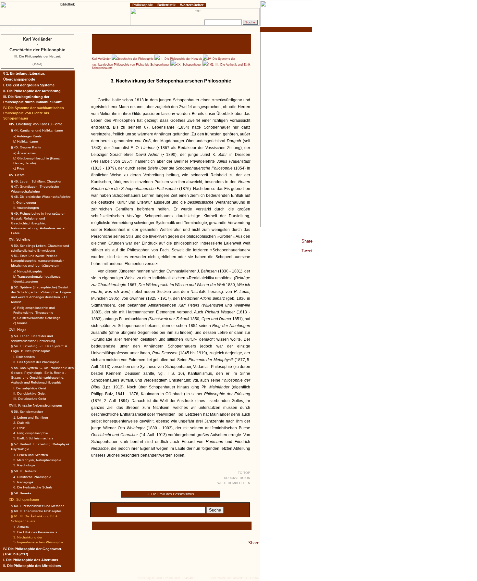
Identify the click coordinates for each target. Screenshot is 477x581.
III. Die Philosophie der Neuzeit (181, 58)
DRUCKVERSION (237, 478)
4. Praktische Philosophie (32, 477)
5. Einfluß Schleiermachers (33, 438)
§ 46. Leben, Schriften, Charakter (36, 181)
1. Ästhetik (21, 527)
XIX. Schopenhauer (189, 64)
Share (306, 241)
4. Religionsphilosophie (30, 433)
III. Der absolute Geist (29, 398)
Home (6, 29)
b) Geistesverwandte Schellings (36, 318)
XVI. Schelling (19, 239)
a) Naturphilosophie (28, 271)
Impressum (19, 29)
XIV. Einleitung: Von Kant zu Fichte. (36, 124)
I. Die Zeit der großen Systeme (29, 85)
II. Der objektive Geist (29, 393)
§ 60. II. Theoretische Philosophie (36, 511)
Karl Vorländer (101, 58)
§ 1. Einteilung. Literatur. (24, 73)
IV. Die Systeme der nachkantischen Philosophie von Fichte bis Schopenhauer (33, 113)
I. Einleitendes (24, 357)
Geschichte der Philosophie (135, 58)
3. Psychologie (24, 465)
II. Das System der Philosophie (36, 362)
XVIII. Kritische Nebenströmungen (35, 405)
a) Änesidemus (24, 153)
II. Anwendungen (26, 207)
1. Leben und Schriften (30, 417)
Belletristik (166, 5)
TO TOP (244, 472)
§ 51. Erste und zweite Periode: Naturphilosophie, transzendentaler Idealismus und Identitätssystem (37, 260)
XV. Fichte (17, 175)
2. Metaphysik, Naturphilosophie (37, 460)
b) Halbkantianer (25, 141)
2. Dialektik (21, 422)
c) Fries (18, 168)
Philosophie (142, 5)
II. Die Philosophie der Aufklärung (32, 91)
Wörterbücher (191, 5)
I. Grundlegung (24, 202)
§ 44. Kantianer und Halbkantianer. (37, 130)
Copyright (35, 29)
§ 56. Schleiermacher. (27, 411)
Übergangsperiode (19, 79)
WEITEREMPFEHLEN (233, 483)
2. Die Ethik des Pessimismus (170, 494)
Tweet (306, 250)
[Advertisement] (286, 129)
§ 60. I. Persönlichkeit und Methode (38, 506)
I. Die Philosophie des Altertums (30, 560)
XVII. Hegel (17, 330)
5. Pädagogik (23, 482)
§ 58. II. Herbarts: (24, 471)
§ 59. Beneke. (21, 493)
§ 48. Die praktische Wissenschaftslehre (41, 196)
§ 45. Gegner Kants (26, 147)
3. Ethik (19, 428)
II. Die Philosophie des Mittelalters (32, 566)
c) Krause (20, 323)
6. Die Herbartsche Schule (33, 487)
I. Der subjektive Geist (29, 388)
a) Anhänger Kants (27, 136)
